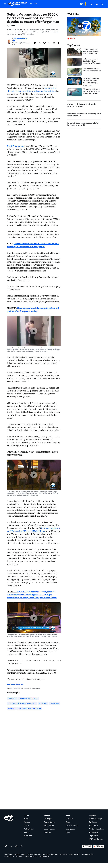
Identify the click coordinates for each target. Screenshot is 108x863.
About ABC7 (93, 825)
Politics (26, 832)
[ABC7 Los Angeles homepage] (18, 3)
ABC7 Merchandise (96, 839)
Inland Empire (49, 825)
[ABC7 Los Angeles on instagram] (16, 846)
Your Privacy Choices (19, 854)
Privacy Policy (8, 854)
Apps (68, 822)
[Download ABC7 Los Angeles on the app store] (87, 846)
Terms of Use (63, 854)
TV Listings (93, 822)
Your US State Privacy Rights (50, 854)
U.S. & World (28, 829)
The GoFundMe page (16, 146)
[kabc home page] (8, 818)
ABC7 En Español (72, 825)
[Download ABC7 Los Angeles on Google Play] (98, 846)
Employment (93, 836)
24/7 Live (33, 4)
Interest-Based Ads (74, 854)
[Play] (84, 26)
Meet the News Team (96, 829)
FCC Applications (9, 856)
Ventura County (49, 829)
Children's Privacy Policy (34, 854)
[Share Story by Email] (54, 42)
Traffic (26, 825)
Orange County (49, 822)
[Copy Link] (59, 42)
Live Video (69, 819)
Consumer (28, 836)
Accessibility (93, 832)
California (47, 832)
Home (26, 819)
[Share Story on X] (39, 42)
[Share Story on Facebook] (35, 42)
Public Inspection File (87, 854)
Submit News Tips (95, 819)
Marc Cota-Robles (20, 39)
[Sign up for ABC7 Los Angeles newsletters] (21, 846)
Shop (68, 832)
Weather (27, 822)
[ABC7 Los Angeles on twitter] (11, 846)
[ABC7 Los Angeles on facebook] (6, 846)
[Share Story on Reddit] (44, 42)
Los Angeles (48, 819)
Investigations (71, 829)
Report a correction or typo (15, 684)
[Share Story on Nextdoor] (49, 42)
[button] (5, 3)
